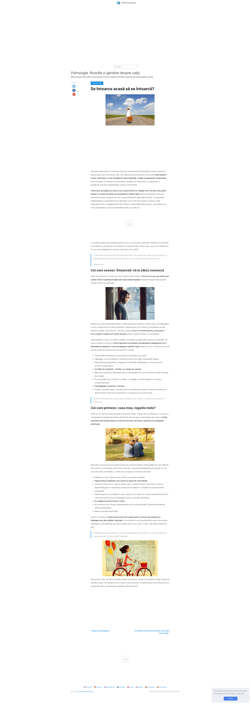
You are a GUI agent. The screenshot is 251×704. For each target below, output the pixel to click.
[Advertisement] (125, 22)
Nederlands (110, 687)
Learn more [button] (240, 693)
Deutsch (99, 687)
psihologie (97, 83)
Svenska (122, 687)
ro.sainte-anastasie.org (85, 691)
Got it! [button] (231, 698)
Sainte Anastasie (128, 3)
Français (89, 687)
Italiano (140, 687)
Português (151, 687)
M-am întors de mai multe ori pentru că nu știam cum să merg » (152, 632)
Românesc (163, 687)
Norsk (131, 687)
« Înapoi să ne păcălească (100, 631)
